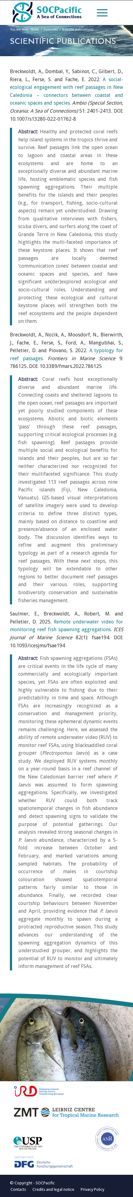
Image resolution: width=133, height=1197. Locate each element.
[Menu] (99, 12)
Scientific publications (63, 42)
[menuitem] (99, 12)
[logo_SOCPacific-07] (55, 12)
